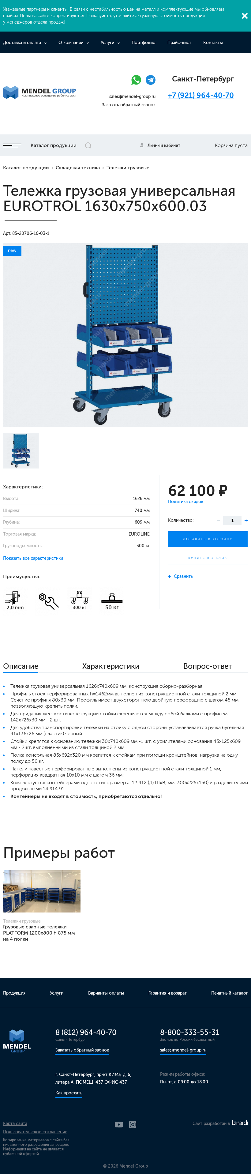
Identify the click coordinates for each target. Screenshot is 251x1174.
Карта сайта (15, 1123)
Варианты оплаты (106, 993)
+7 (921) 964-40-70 (201, 95)
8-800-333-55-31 (189, 1032)
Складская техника (78, 168)
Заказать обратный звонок (128, 104)
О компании (70, 42)
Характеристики (110, 666)
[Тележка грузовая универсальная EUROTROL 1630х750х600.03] (125, 335)
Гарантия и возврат (167, 993)
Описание (20, 666)
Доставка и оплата (22, 42)
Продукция (14, 993)
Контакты (213, 42)
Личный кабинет (164, 145)
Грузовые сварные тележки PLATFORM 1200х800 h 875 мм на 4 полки (39, 933)
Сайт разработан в (212, 1123)
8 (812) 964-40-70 (86, 1032)
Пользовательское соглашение (35, 1131)
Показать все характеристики (33, 558)
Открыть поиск (88, 145)
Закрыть (245, 16)
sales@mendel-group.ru (132, 96)
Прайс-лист (179, 42)
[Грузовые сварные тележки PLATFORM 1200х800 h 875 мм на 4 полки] (42, 891)
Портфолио (143, 42)
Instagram (132, 1124)
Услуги (107, 42)
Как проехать (68, 1093)
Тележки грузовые (128, 168)
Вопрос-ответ (207, 666)
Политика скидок (185, 501)
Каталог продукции (54, 145)
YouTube (119, 1124)
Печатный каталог (229, 993)
